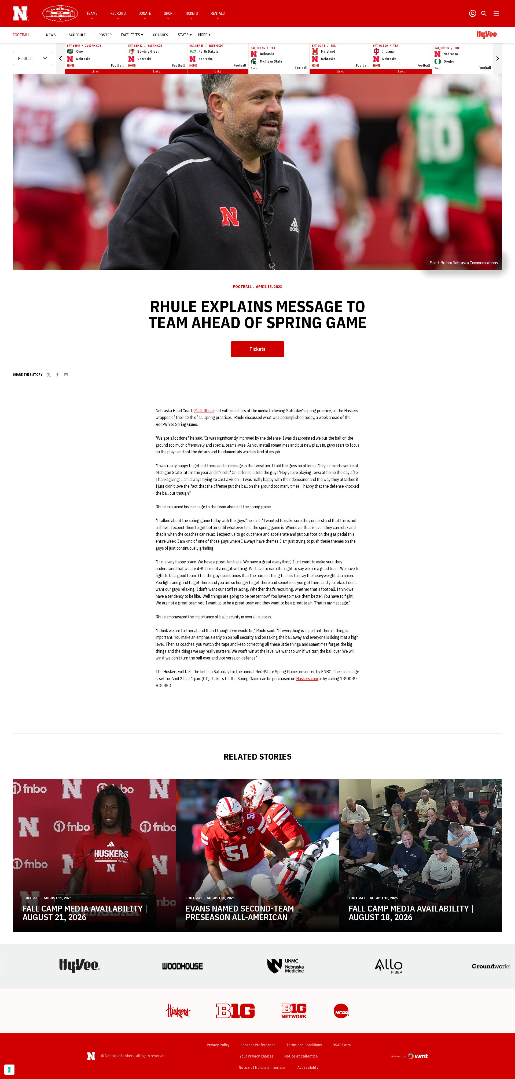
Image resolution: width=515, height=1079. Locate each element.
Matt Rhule (204, 410)
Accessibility (307, 1067)
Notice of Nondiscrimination (262, 1067)
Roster (105, 34)
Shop (168, 13)
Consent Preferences (257, 1044)
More (202, 34)
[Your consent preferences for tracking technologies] (9, 1070)
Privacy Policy (218, 1044)
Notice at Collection (301, 1056)
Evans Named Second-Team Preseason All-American (240, 913)
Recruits (118, 13)
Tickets (191, 13)
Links (95, 71)
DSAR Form (342, 1044)
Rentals (218, 13)
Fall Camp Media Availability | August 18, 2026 (411, 913)
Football (242, 286)
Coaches (160, 34)
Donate (145, 13)
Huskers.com (307, 678)
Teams (92, 13)
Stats (183, 34)
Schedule (77, 34)
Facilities (130, 34)
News (51, 34)
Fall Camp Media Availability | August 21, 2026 (85, 913)
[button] (60, 58)
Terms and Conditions (304, 1044)
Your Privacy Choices (257, 1056)
